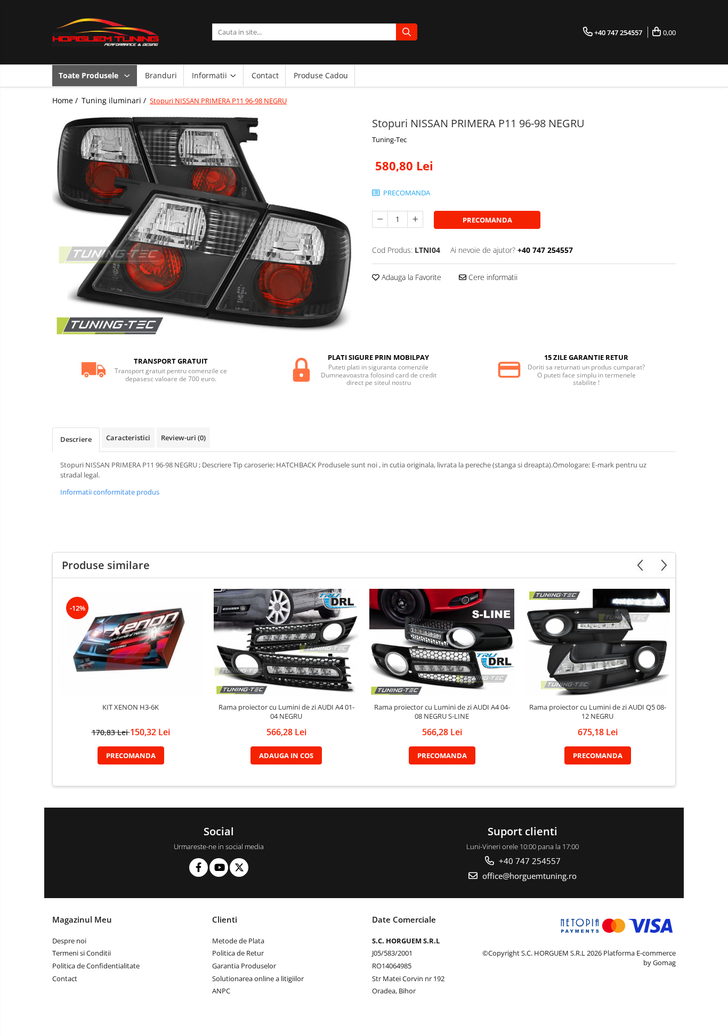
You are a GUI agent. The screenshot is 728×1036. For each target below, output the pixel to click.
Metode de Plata (238, 940)
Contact (265, 75)
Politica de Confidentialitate (96, 966)
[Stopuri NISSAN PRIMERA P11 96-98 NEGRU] (204, 228)
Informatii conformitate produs (109, 492)
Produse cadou (321, 75)
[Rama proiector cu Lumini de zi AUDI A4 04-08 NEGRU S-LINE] (441, 643)
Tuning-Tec (389, 139)
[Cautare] (406, 31)
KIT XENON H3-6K (130, 707)
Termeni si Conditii (81, 953)
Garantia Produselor (244, 966)
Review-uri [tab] (183, 437)
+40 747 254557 (529, 861)
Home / (66, 100)
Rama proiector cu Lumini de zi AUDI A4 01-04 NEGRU (286, 712)
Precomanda (487, 220)
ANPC (221, 991)
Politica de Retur (238, 953)
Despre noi (69, 940)
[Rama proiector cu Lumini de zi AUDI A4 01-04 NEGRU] (286, 643)
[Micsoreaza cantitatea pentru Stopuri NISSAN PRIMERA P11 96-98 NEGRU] (380, 219)
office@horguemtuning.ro (528, 875)
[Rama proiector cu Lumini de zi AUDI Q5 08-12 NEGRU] (597, 643)
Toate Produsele (89, 75)
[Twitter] (239, 867)
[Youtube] (218, 867)
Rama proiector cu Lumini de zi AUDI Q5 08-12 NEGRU (597, 712)
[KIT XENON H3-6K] (130, 643)
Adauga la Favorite (410, 277)
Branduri (161, 75)
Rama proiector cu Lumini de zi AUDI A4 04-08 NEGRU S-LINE (442, 712)
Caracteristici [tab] (128, 437)
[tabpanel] (204, 228)
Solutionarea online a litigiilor (258, 978)
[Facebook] (198, 867)
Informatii (210, 75)
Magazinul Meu (82, 919)
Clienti (224, 919)
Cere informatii (491, 277)
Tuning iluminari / (115, 100)
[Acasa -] (105, 32)
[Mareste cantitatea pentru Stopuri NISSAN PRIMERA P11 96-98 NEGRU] (415, 219)
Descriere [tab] (76, 439)
